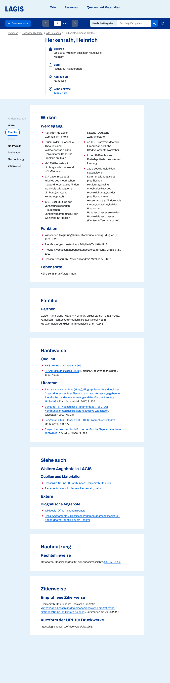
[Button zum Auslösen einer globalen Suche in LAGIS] (154, 23)
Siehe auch (14, 152)
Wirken (12, 125)
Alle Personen (53, 33)
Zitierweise (14, 166)
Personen (13, 33)
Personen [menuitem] (71, 7)
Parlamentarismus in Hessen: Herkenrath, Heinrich (74, 488)
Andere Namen (17, 118)
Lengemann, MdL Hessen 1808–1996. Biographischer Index (80, 420)
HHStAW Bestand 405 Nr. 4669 (63, 365)
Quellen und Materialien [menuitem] (103, 7)
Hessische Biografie (102, 23)
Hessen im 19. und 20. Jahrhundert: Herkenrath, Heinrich (78, 483)
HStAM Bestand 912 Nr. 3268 (62, 370)
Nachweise (14, 145)
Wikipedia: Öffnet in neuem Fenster (65, 510)
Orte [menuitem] (53, 7)
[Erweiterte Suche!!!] (163, 23)
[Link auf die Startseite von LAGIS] (33, 9)
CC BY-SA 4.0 (112, 562)
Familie (12, 132)
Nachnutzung (16, 159)
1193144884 (61, 92)
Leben (11, 139)
